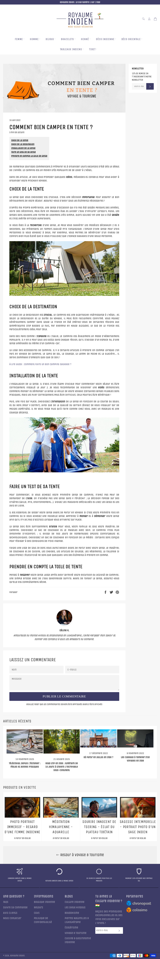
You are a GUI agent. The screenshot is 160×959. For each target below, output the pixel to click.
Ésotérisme (71, 927)
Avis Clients (10, 913)
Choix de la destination (22, 144)
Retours (38, 907)
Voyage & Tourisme (75, 933)
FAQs (5, 902)
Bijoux (50, 39)
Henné (85, 39)
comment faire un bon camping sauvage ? (40, 364)
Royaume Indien (17, 955)
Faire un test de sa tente (23, 152)
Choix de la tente (19, 140)
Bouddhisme (72, 913)
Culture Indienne (74, 902)
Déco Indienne (105, 39)
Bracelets (67, 39)
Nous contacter (12, 918)
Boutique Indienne (44, 902)
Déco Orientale (131, 39)
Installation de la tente (23, 148)
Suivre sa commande (15, 907)
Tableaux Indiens (71, 49)
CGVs (37, 913)
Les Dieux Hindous (75, 907)
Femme (19, 39)
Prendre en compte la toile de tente (29, 155)
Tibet (92, 49)
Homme (34, 39)
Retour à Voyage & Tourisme (81, 855)
